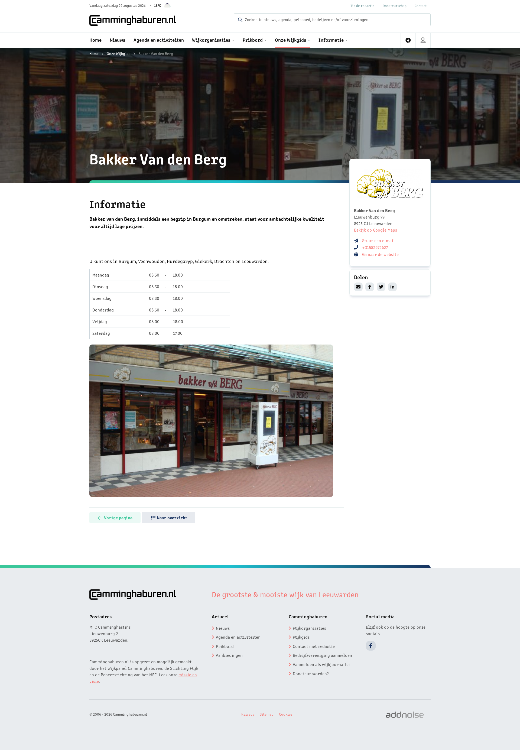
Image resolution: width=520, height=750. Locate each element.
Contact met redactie (314, 646)
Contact (421, 5)
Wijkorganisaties (309, 628)
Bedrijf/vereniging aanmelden (322, 655)
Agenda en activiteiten (238, 637)
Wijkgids (301, 637)
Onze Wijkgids (118, 53)
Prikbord (225, 646)
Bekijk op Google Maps (375, 229)
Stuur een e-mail (378, 240)
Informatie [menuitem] (331, 39)
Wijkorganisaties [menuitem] (211, 39)
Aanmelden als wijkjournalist (321, 664)
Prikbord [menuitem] (253, 39)
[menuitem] (408, 40)
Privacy (247, 714)
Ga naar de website (381, 254)
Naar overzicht (172, 517)
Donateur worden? (311, 673)
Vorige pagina (118, 517)
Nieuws (223, 628)
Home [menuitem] (95, 39)
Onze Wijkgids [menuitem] (290, 39)
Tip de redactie (362, 5)
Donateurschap (395, 5)
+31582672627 (375, 247)
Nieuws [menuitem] (117, 39)
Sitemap (267, 714)
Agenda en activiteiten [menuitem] (159, 39)
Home (94, 53)
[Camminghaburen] (132, 20)
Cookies (285, 714)
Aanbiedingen (229, 655)
